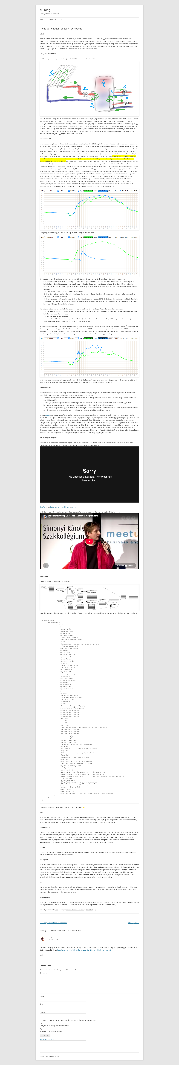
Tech (56, 910)
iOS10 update (133, 923)
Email (42, 1004)
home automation (78, 910)
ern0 (50, 938)
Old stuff (64, 20)
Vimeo (74, 507)
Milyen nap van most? (47, 1039)
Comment (44, 973)
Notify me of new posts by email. (51, 1031)
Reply (41, 955)
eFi (95, 910)
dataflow (69, 910)
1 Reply (42, 34)
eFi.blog (45, 10)
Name (42, 996)
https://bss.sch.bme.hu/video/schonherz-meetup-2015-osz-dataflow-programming (84, 950)
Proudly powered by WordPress (49, 1056)
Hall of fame (52, 20)
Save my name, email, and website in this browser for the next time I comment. (69, 1020)
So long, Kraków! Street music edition (53, 923)
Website (42, 1012)
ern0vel (47, 415)
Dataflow (43, 507)
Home (41, 20)
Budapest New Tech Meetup (59, 507)
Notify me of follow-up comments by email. (54, 1026)
